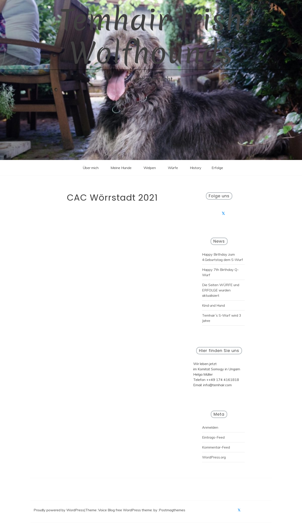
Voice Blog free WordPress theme (125, 510)
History (195, 167)
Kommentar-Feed (216, 447)
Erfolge (217, 167)
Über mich (91, 167)
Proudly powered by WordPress (59, 510)
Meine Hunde (121, 167)
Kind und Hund (213, 305)
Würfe (173, 167)
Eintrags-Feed (213, 437)
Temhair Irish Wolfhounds (151, 36)
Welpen (149, 167)
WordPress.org (214, 457)
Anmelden (210, 427)
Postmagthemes (172, 510)
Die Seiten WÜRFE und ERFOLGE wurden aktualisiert (220, 290)
